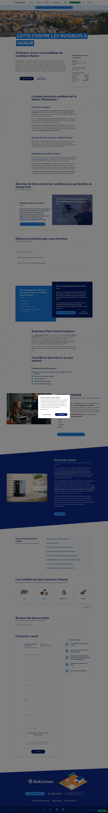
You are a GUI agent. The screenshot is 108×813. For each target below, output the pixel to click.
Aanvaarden (61, 414)
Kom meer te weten (44, 409)
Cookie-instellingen (46, 414)
